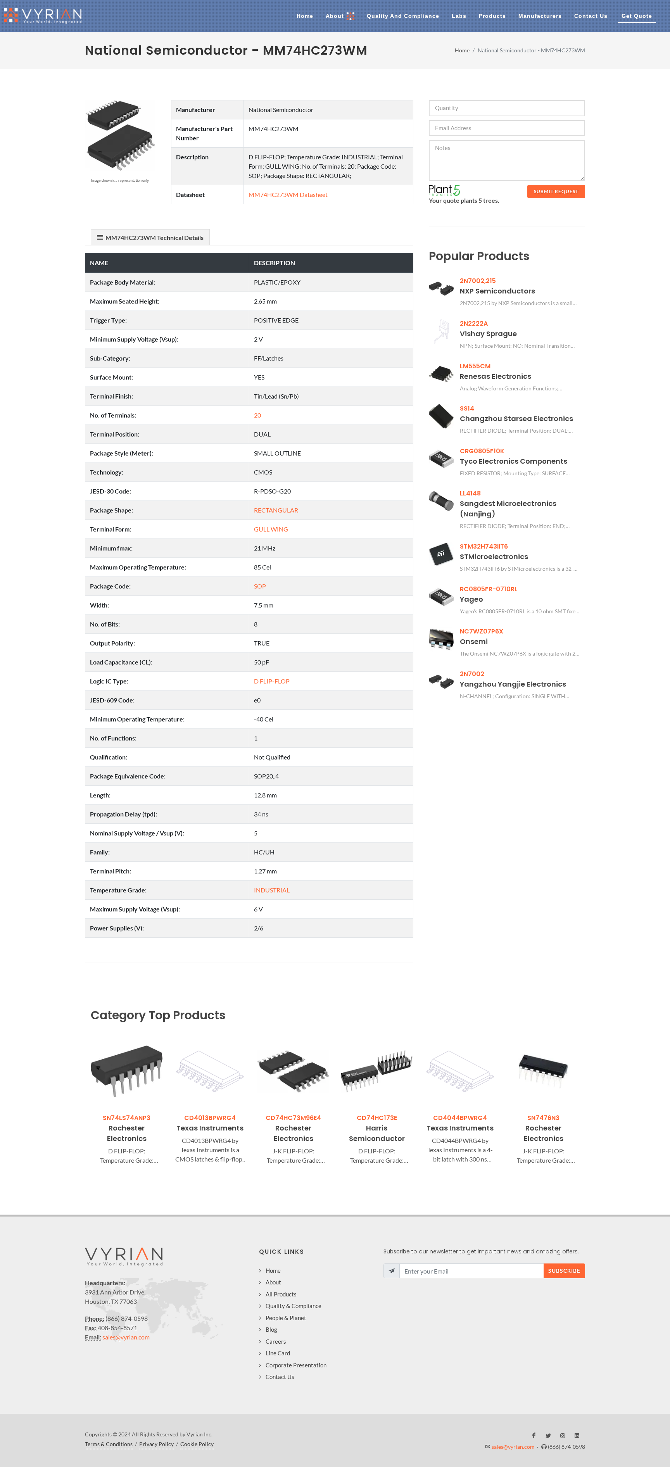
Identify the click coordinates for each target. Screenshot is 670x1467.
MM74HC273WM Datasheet (288, 194)
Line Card (278, 1353)
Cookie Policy (197, 1444)
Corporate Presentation (296, 1365)
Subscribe (564, 1270)
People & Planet (286, 1317)
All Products (281, 1294)
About (273, 1282)
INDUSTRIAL (272, 890)
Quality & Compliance (293, 1305)
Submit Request (556, 191)
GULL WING (271, 529)
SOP (260, 586)
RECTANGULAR (276, 510)
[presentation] (84, 1100)
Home (462, 50)
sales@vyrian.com (126, 1337)
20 (257, 415)
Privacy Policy (156, 1444)
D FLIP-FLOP (272, 681)
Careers (276, 1341)
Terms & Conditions (109, 1444)
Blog (271, 1329)
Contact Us (280, 1376)
